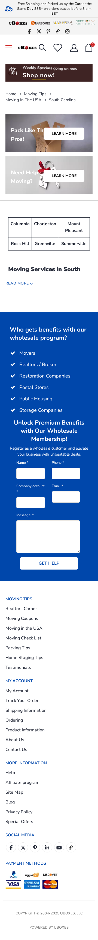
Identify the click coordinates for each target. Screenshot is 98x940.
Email (57, 486)
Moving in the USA (23, 100)
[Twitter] (38, 31)
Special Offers (19, 822)
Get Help (49, 563)
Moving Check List (23, 638)
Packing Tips (17, 648)
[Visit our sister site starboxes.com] (40, 23)
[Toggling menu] (8, 47)
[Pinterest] (48, 31)
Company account (30, 489)
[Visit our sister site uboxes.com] (18, 23)
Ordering (14, 720)
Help (10, 773)
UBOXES (61, 927)
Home (10, 94)
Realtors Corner (21, 609)
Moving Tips (35, 94)
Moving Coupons (21, 618)
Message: (25, 515)
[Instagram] (67, 31)
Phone (58, 462)
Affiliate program (22, 783)
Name (22, 462)
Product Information (25, 730)
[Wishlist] (57, 48)
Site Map (14, 792)
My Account (17, 691)
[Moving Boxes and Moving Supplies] (27, 48)
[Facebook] (29, 31)
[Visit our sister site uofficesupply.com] (63, 23)
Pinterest (35, 847)
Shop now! (39, 75)
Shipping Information (26, 710)
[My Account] (74, 48)
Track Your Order (22, 701)
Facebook (11, 847)
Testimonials (18, 667)
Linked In (47, 847)
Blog (10, 802)
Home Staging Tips (24, 658)
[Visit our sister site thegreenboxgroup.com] (85, 23)
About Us (14, 740)
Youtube (59, 847)
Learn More (64, 133)
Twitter (23, 847)
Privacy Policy (18, 812)
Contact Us (16, 750)
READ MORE (17, 283)
